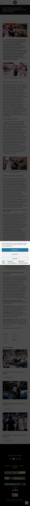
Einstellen (15, 258)
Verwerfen (15, 254)
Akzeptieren (15, 250)
